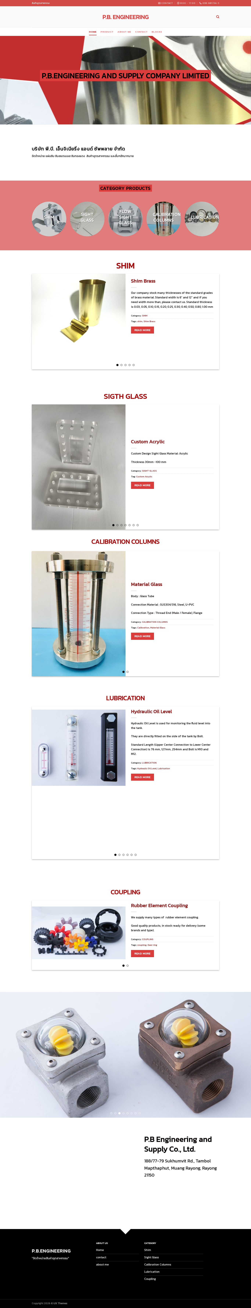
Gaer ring (152, 945)
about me (124, 32)
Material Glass (146, 584)
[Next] (223, 221)
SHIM (144, 315)
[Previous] (28, 221)
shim (139, 321)
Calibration (143, 627)
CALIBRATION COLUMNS (155, 622)
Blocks (157, 32)
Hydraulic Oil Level (151, 711)
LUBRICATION (149, 762)
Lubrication (164, 768)
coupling (141, 945)
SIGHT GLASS (149, 471)
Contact (141, 32)
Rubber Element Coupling (159, 905)
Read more (142, 330)
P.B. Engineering (126, 17)
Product (107, 32)
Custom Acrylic (148, 441)
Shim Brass (143, 281)
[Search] (217, 16)
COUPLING (147, 939)
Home (92, 32)
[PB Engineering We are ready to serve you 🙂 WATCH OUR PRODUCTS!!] (125, 1055)
